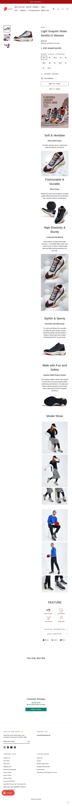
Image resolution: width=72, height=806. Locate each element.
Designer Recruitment (43, 766)
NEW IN (28, 7)
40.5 (60, 63)
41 (66, 63)
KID (16, 10)
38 (66, 57)
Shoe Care (7, 763)
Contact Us (7, 758)
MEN (43, 7)
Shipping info (7, 766)
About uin (40, 758)
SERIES (23, 10)
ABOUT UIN (45, 10)
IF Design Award (34, 10)
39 (49, 63)
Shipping (43, 43)
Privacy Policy (8, 778)
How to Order (7, 772)
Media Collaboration (43, 763)
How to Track (7, 775)
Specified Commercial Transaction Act (15, 784)
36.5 (55, 57)
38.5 (44, 63)
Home (42, 27)
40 (54, 63)
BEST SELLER (20, 7)
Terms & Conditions (9, 781)
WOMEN (36, 7)
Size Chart (7, 760)
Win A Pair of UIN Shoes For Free (47, 772)
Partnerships (40, 769)
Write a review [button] (36, 709)
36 (49, 57)
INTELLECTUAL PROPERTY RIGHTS (15, 787)
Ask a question (55, 634)
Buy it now (55, 89)
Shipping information (54, 629)
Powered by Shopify (36, 799)
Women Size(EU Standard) (53, 54)
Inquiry (39, 760)
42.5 (49, 68)
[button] (54, 9)
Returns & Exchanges (10, 769)
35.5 (44, 57)
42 (43, 68)
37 (61, 57)
